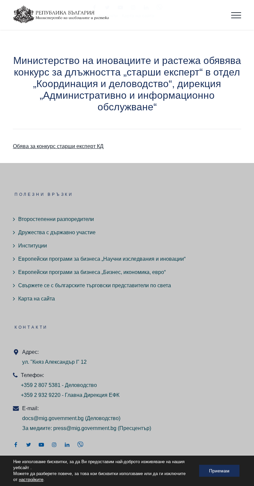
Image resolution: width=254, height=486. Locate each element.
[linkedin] (67, 444)
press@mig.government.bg (84, 428)
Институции (32, 245)
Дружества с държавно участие (57, 232)
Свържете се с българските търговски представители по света (94, 285)
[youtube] (41, 444)
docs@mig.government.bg (53, 418)
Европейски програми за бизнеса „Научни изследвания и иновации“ (102, 259)
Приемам (219, 470)
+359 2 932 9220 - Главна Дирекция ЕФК (70, 395)
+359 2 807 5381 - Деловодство (59, 385)
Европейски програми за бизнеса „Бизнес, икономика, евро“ (92, 272)
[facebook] (15, 444)
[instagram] (54, 444)
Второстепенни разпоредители (56, 219)
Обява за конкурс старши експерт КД (58, 146)
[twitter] (28, 444)
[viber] (80, 445)
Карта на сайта (36, 298)
